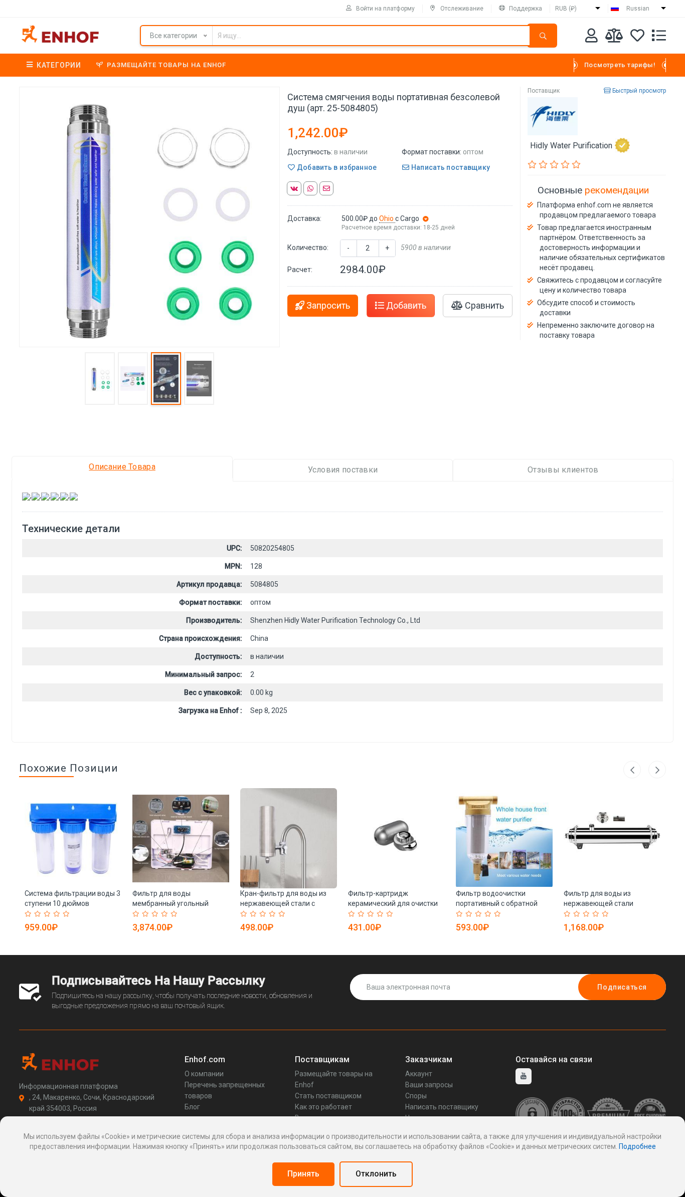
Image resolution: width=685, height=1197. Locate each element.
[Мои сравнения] (614, 37)
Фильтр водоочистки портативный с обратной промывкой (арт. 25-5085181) (504, 903)
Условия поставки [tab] (343, 469)
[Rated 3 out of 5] (48, 913)
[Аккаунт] (591, 37)
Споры (416, 1096)
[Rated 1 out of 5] (29, 913)
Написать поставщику (449, 167)
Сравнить (483, 305)
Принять (303, 1173)
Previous (632, 770)
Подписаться (622, 987)
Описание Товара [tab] (122, 466)
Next (657, 770)
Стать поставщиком (328, 1096)
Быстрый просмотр (638, 90)
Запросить (327, 305)
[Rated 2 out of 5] (39, 913)
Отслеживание (461, 8)
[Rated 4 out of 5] (58, 913)
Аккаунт (418, 1074)
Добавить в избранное (336, 167)
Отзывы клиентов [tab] (563, 469)
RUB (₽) (566, 8)
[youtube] (524, 1076)
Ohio (387, 218)
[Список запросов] (659, 37)
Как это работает (323, 1107)
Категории (59, 65)
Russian (637, 8)
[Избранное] (637, 37)
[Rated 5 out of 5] (67, 913)
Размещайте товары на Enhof (166, 65)
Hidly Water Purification (571, 145)
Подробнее (637, 1146)
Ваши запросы (429, 1085)
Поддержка (525, 8)
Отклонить (376, 1173)
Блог (192, 1107)
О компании (204, 1074)
